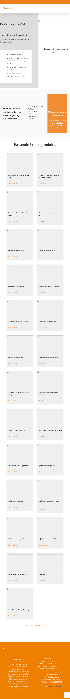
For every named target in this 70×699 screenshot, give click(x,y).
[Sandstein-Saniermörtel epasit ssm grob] (20, 379)
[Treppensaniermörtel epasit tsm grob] (20, 199)
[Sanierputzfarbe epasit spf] (50, 308)
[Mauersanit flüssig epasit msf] (20, 452)
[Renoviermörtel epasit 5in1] (20, 417)
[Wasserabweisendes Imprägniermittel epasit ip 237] (50, 162)
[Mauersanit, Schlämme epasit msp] (50, 417)
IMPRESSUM (43, 668)
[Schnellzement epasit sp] (20, 273)
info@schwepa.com (34, 114)
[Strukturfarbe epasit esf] (20, 237)
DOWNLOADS (42, 666)
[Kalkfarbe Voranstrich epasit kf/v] (50, 488)
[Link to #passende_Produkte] (41, 48)
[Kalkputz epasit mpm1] (20, 488)
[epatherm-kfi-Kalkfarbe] (54, 21)
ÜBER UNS (47, 658)
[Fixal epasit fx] (50, 561)
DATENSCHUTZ (55, 668)
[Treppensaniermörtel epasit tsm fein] (50, 199)
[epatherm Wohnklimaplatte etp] (20, 596)
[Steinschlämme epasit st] (50, 237)
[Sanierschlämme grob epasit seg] (50, 273)
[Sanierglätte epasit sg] (20, 343)
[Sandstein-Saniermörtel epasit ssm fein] (50, 379)
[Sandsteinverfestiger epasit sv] (50, 343)
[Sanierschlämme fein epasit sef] (20, 308)
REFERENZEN (53, 663)
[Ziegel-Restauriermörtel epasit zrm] (20, 162)
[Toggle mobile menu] (66, 10)
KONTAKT (54, 666)
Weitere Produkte (35, 626)
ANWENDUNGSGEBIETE (48, 661)
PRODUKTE (41, 663)
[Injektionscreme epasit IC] (50, 525)
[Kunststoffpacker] (50, 452)
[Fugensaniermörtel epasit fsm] (20, 561)
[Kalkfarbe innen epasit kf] (20, 525)
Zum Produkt (12, 183)
